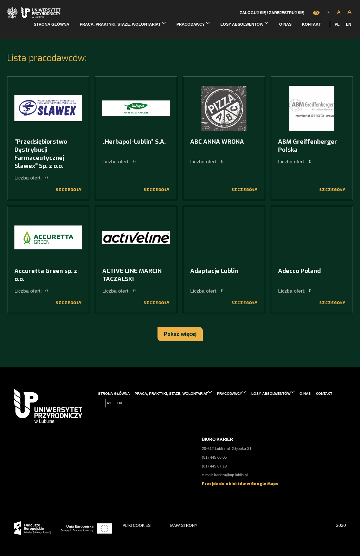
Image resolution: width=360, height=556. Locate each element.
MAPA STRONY (183, 525)
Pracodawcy (191, 24)
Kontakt (311, 24)
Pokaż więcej (180, 334)
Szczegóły (69, 189)
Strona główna (51, 24)
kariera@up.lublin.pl (231, 475)
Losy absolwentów (242, 24)
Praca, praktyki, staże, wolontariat (121, 24)
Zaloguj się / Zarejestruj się (272, 13)
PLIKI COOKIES (136, 525)
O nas (285, 24)
